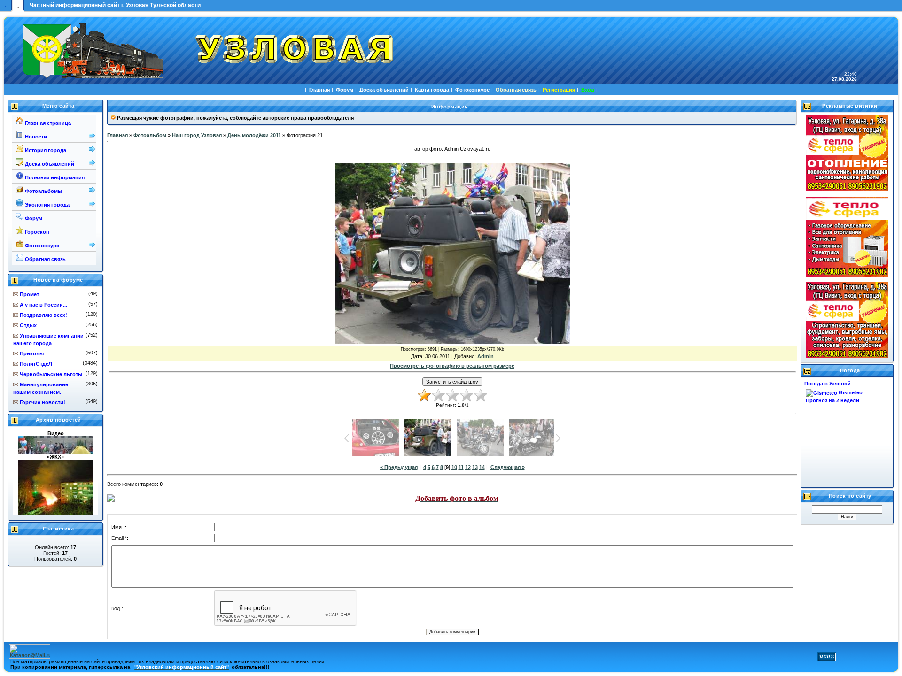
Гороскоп (36, 232)
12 (468, 467)
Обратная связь (44, 259)
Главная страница (47, 123)
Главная (117, 135)
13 (475, 467)
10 (454, 467)
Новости (35, 136)
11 (461, 467)
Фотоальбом (149, 135)
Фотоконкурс (41, 245)
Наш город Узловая (197, 135)
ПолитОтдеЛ (36, 364)
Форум (32, 218)
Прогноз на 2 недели (832, 400)
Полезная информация (54, 177)
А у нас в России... (43, 304)
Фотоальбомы (42, 191)
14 (482, 467)
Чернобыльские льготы (51, 374)
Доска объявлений (48, 164)
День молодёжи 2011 (254, 135)
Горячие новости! (42, 402)
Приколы (32, 353)
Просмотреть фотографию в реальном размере (452, 366)
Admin (485, 356)
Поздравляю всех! (43, 315)
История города (44, 150)
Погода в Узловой (827, 383)
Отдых (28, 325)
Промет (29, 294)
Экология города (46, 204)
